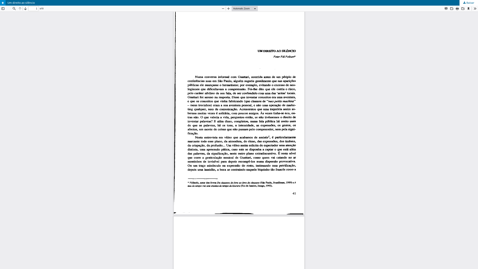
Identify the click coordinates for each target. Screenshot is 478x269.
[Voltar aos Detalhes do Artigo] (3, 3)
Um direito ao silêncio (21, 2)
